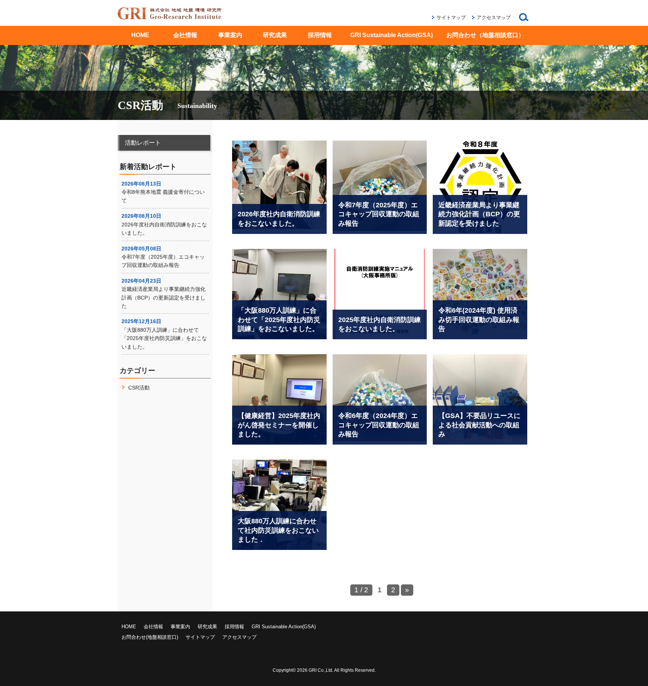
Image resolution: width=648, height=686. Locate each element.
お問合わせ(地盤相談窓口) (150, 637)
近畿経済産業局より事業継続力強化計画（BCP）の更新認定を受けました (164, 297)
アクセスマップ (494, 17)
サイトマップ (451, 17)
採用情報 (320, 35)
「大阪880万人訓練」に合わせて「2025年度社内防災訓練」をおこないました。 (164, 338)
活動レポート (143, 142)
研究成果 (275, 35)
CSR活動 (139, 388)
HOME (140, 35)
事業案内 (230, 35)
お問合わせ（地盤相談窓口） (485, 35)
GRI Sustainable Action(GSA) (391, 35)
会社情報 (185, 35)
